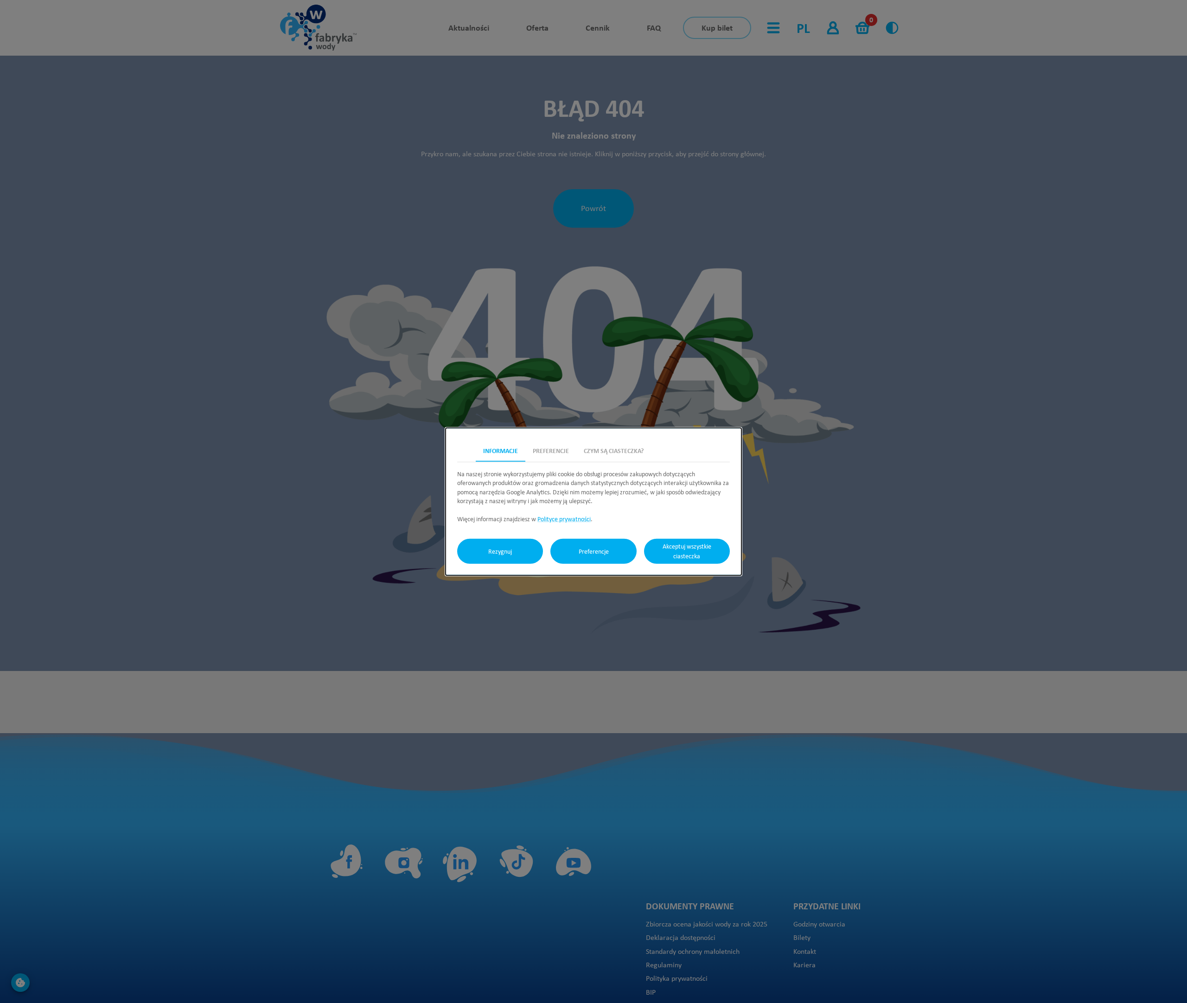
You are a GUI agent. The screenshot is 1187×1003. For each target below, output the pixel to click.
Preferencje (594, 551)
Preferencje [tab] (551, 450)
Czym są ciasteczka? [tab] (614, 450)
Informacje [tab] (500, 450)
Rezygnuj (500, 551)
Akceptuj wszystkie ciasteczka (687, 551)
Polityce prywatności (564, 519)
